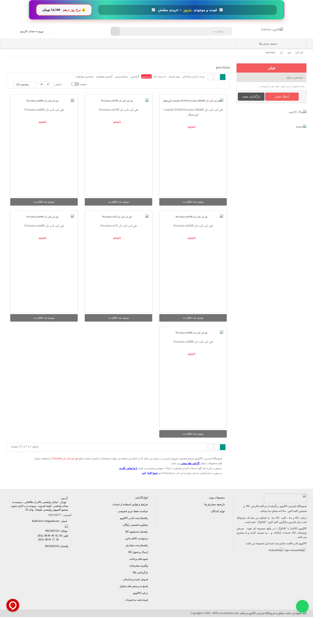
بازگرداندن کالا (140, 572)
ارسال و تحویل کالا (138, 552)
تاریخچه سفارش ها (214, 504)
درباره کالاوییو (140, 592)
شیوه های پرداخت (138, 558)
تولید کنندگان (218, 511)
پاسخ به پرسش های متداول (133, 586)
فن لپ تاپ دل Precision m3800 (193, 341)
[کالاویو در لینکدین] (40, 564)
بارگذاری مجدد (251, 96)
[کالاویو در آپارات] (50, 564)
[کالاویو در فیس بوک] (59, 564)
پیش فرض (174, 76)
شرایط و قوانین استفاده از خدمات (130, 504)
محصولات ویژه (217, 497)
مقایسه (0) (23, 84)
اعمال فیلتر (282, 96)
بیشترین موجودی (84, 76)
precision (270, 52)
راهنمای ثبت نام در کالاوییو (134, 518)
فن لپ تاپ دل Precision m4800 (44, 109)
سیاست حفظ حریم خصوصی (133, 511)
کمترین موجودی (104, 76)
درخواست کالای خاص (136, 538)
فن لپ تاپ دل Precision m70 (119, 225)
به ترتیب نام (160, 76)
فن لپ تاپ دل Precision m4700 (118, 109)
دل (281, 52)
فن (289, 52)
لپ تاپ (299, 52)
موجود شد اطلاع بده (193, 201)
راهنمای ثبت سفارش (137, 545)
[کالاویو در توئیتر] (31, 564)
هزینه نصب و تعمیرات (136, 599)
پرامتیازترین (121, 76)
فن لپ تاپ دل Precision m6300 (193, 225)
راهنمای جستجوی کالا (136, 531)
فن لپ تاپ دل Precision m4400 (44, 225)
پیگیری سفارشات (138, 565)
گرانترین (134, 76)
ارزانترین (146, 76)
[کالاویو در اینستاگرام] (69, 564)
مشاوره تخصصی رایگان (135, 524)
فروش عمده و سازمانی (135, 579)
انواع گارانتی (141, 497)
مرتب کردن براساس (193, 76)
